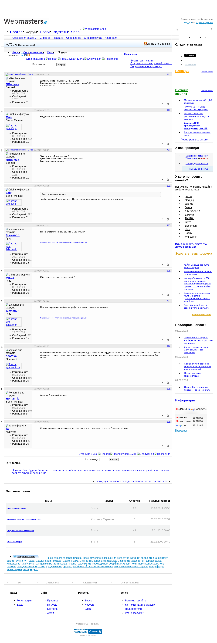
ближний (135, 558)
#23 (168, 150)
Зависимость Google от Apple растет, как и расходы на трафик (198, 340)
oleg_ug (189, 200)
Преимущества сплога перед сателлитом (119, 481)
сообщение (39, 473)
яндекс (34, 569)
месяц (72, 563)
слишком (124, 566)
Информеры (185, 400)
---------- (43, 558)
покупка (143, 563)
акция (112, 558)
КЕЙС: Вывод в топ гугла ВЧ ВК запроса (196, 266)
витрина (152, 558)
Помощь (52, 604)
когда (100, 470)
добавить (58, 560)
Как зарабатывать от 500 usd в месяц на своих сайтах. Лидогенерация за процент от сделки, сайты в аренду (197, 283)
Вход (20, 604)
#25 (168, 225)
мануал (63, 563)
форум (160, 566)
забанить (73, 470)
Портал (16, 32)
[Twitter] (22, 55)
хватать (11, 569)
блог (25, 470)
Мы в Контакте (190, 64)
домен (68, 560)
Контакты (52, 608)
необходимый (100, 563)
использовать (88, 470)
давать (33, 560)
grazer (188, 196)
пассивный (123, 563)
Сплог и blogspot (14, 542)
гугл (26, 560)
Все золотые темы (201, 314)
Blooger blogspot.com (16, 508)
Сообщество (73, 37)
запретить (87, 560)
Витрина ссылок (181, 92)
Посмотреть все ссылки (194, 139)
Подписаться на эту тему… (146, 66)
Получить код (181, 430)
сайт (86, 566)
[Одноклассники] (29, 55)
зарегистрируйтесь (204, 22)
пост (14, 473)
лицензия (43, 563)
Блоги (45, 32)
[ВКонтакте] (25, 55)
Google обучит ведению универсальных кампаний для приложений (197, 366)
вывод (10, 560)
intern (188, 222)
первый (147, 470)
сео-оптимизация (99, 566)
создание (142, 566)
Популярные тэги (26, 556)
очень (138, 470)
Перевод (94, 623)
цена (19, 569)
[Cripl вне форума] (14, 127)
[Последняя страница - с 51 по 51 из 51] (110, 58)
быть (41, 470)
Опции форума (93, 37)
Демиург (190, 214)
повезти (158, 470)
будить (33, 470)
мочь (108, 470)
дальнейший (44, 560)
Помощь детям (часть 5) (197, 163)
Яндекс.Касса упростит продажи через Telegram (197, 388)
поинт (134, 563)
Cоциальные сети (33, 52)
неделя (116, 470)
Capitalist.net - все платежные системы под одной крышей (63, 242)
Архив (50, 613)
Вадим (189, 233)
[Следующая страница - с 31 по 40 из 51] (93, 58)
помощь (11, 566)
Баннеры (182, 71)
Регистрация (24, 600)
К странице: (39, 64)
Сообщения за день (24, 37)
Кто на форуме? (134, 613)
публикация (25, 473)
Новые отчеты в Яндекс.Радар (192, 374)
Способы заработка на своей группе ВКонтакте (196, 306)
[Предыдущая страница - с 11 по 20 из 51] (67, 58)
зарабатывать (110, 560)
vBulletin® (82, 623)
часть (26, 569)
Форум (31, 32)
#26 (168, 271)
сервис (114, 566)
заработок (126, 560)
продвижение (54, 566)
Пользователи (133, 608)
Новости (90, 604)
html (79, 558)
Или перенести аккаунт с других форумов (191, 245)
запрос (98, 560)
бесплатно (123, 558)
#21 (168, 74)
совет (133, 566)
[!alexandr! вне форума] (14, 246)
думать (77, 560)
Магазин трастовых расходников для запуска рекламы (196, 116)
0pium (188, 207)
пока (167, 470)
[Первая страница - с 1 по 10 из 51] (51, 58)
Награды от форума (198, 169)
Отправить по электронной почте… (151, 63)
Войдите (188, 22)
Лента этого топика (158, 43)
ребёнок (78, 566)
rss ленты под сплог (156, 481)
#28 (168, 346)
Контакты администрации (140, 604)
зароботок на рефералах (147, 560)
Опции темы (130, 54)
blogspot (16, 470)
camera (58, 558)
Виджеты (60, 32)
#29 (168, 389)
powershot (95, 558)
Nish (187, 229)
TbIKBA (189, 218)
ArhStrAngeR (192, 211)
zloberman (191, 225)
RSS (210, 37)
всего (48, 470)
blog (50, 558)
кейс (26, 563)
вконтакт (162, 558)
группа (19, 560)
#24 (168, 186)
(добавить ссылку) (207, 91)
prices (105, 558)
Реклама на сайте (135, 600)
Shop (75, 32)
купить (33, 563)
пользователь (156, 563)
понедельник (24, 566)
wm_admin (191, 236)
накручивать (84, 563)
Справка (45, 37)
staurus (189, 203)
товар (152, 566)
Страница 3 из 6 (35, 58)
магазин (54, 563)
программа (38, 566)
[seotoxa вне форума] (14, 366)
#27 (168, 301)
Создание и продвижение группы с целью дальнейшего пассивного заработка (197, 297)
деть (64, 470)
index (86, 558)
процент (67, 566)
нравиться (128, 470)
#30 (168, 422)
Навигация (111, 37)
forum (73, 558)
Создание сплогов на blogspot (20, 531)
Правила (58, 37)
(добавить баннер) (207, 71)
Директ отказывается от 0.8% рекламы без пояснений (196, 350)
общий (113, 563)
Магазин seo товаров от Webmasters (197, 157)
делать (57, 470)
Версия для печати (141, 60)
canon (66, 558)
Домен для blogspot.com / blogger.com (24, 519)
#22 (168, 110)
